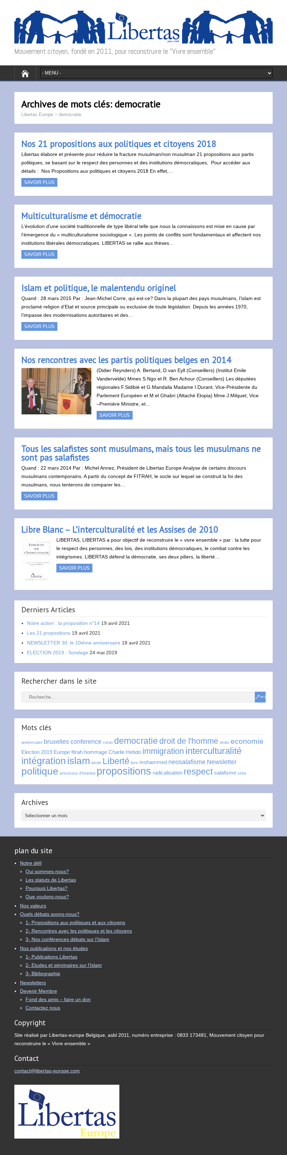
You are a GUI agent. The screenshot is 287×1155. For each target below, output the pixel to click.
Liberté (116, 761)
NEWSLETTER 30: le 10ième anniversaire (73, 643)
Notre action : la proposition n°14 (63, 623)
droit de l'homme (188, 741)
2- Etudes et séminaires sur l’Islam (64, 965)
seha (242, 773)
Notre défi (31, 863)
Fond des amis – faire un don (58, 999)
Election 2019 (36, 752)
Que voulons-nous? (47, 896)
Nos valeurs (33, 905)
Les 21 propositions (48, 633)
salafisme (225, 773)
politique (39, 771)
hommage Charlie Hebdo (112, 752)
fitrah (77, 752)
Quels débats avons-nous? (49, 914)
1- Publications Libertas (51, 957)
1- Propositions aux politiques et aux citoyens (75, 922)
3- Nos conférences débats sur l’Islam (67, 939)
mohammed (153, 762)
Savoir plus (39, 182)
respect (198, 771)
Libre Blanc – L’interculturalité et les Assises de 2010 (119, 529)
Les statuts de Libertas (51, 880)
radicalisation (167, 773)
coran (108, 742)
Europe (62, 752)
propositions (124, 771)
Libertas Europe (37, 114)
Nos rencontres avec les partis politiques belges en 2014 (126, 359)
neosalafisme (186, 761)
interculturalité (213, 751)
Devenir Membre (38, 991)
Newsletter (222, 761)
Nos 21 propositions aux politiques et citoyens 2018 (118, 143)
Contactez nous (43, 1008)
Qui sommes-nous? (47, 871)
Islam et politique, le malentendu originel (98, 287)
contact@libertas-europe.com (47, 1071)
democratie (70, 114)
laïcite (96, 763)
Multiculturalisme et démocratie (81, 215)
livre (134, 763)
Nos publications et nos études (54, 948)
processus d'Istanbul (77, 773)
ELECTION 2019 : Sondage (57, 652)
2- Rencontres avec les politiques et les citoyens (79, 931)
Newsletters (33, 982)
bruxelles (56, 741)
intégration (43, 761)
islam (78, 760)
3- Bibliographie (43, 973)
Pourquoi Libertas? (47, 888)
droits (224, 742)
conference (86, 741)
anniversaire (31, 742)
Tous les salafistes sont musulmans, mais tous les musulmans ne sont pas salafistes (141, 453)
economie (247, 741)
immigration (163, 751)
